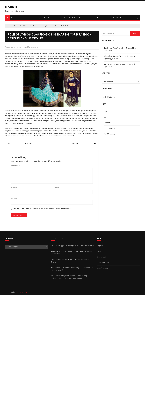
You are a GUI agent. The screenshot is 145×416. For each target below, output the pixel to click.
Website (14, 198)
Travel (55, 18)
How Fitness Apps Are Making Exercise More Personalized (120, 49)
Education (47, 18)
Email (56, 188)
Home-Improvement (86, 18)
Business (20, 18)
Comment (15, 166)
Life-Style (72, 18)
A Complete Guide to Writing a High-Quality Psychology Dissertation (120, 57)
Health (63, 18)
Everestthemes (21, 292)
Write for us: (120, 18)
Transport (110, 18)
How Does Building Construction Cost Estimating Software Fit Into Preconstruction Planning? (69, 277)
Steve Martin (34, 47)
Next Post (75, 143)
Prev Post (28, 143)
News (29, 18)
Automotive (101, 18)
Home (13, 18)
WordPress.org (109, 134)
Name (14, 188)
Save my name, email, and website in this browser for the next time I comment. (42, 209)
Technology (37, 18)
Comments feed (109, 128)
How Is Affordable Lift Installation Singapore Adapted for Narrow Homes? (72, 268)
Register (107, 111)
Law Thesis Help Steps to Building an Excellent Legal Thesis (121, 65)
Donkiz (11, 7)
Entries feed (108, 123)
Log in (106, 117)
